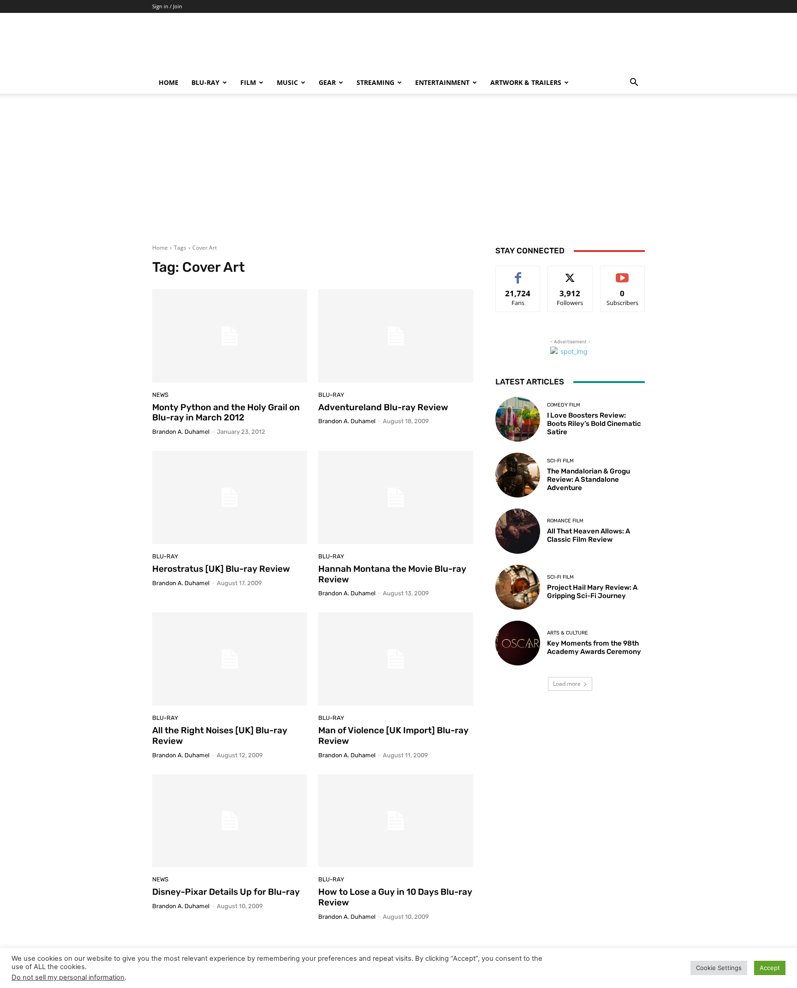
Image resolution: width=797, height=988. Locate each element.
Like (518, 272)
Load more (567, 684)
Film (248, 82)
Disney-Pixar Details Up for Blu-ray (226, 891)
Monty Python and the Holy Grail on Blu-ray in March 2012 (226, 412)
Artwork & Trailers (525, 82)
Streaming (375, 82)
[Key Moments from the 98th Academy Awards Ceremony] (517, 643)
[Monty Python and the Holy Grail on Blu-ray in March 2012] (229, 336)
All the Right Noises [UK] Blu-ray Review (219, 735)
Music (287, 82)
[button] (634, 83)
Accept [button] (770, 967)
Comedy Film (563, 404)
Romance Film (565, 520)
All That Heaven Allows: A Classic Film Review (588, 535)
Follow (570, 272)
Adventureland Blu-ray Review (383, 407)
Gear (327, 82)
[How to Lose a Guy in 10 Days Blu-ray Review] (395, 821)
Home (168, 82)
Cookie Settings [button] (719, 967)
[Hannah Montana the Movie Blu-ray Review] (395, 497)
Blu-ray (205, 82)
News (160, 395)
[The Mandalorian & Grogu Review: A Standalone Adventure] (517, 475)
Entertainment (442, 82)
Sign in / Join (167, 6)
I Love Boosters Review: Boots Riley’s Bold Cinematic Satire (594, 423)
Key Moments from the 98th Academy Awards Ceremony (594, 647)
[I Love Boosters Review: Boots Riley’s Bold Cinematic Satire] (517, 419)
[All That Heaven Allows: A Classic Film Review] (517, 531)
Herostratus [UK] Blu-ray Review (221, 568)
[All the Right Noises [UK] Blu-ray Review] (229, 659)
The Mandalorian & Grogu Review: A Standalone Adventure (588, 479)
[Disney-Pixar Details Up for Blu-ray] (229, 821)
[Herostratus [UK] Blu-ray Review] (229, 497)
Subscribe (622, 272)
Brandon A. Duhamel (180, 431)
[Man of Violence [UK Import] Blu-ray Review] (395, 659)
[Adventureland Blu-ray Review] (395, 336)
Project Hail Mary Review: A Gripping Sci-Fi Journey (592, 591)
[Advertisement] (398, 174)
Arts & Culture (567, 632)
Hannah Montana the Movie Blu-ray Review (392, 574)
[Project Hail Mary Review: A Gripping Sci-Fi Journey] (517, 587)
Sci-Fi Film (560, 460)
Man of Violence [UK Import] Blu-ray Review (393, 735)
